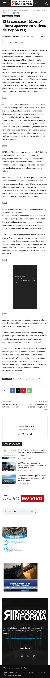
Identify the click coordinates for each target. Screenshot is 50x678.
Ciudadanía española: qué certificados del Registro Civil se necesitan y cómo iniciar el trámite (32, 478)
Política (5, 457)
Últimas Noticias (13, 11)
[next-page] (7, 488)
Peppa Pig (23, 379)
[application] (25, 287)
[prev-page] (3, 488)
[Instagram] (23, 434)
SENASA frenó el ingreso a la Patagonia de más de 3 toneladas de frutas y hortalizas (32, 465)
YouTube (39, 379)
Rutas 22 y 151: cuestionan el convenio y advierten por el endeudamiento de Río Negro (32, 452)
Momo (15, 379)
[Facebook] (4, 42)
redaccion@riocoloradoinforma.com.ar (26, 639)
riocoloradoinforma (12, 36)
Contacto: (6, 639)
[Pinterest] (16, 42)
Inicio (4, 11)
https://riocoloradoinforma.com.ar (25, 429)
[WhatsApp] (21, 42)
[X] (10, 42)
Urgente (16, 16)
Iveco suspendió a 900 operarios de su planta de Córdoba (37, 407)
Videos (31, 379)
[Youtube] (31, 434)
